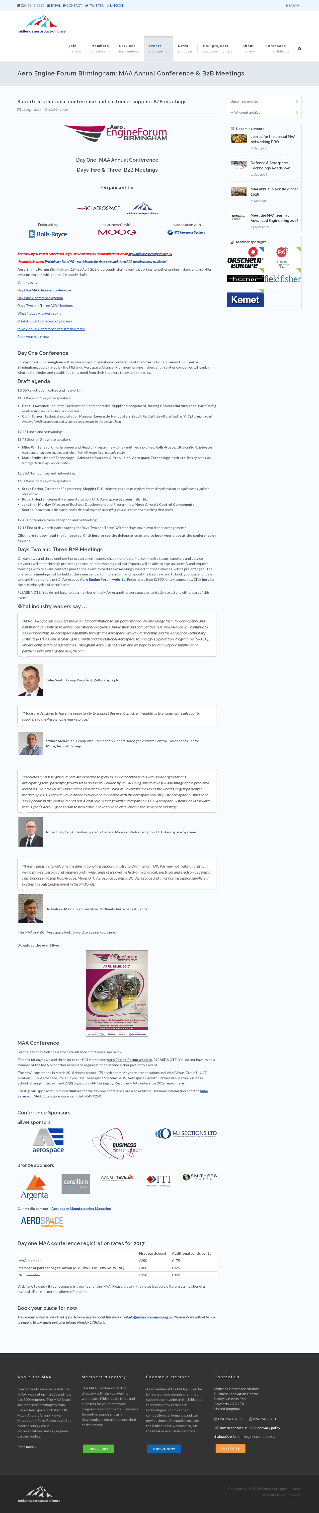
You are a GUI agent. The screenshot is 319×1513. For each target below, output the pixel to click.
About (248, 48)
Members (100, 48)
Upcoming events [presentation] (244, 101)
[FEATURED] (245, 257)
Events (158, 48)
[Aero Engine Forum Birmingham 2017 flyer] (117, 993)
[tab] (264, 101)
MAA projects (217, 48)
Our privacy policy (266, 1428)
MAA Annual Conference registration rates (51, 329)
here (30, 535)
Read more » (26, 1447)
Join (75, 48)
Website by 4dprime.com (282, 1495)
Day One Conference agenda (40, 298)
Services (129, 48)
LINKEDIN (117, 5)
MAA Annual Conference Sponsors (44, 321)
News (185, 48)
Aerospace (277, 48)
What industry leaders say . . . (40, 313)
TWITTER (96, 5)
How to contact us (233, 1428)
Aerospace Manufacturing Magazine (81, 1208)
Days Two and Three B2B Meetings (45, 305)
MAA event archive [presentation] (245, 112)
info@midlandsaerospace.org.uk (150, 254)
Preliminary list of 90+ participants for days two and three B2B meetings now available (105, 261)
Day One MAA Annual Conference (44, 290)
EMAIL (56, 5)
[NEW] (282, 257)
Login (294, 5)
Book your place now (33, 336)
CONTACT (74, 5)
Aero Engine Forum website (102, 579)
